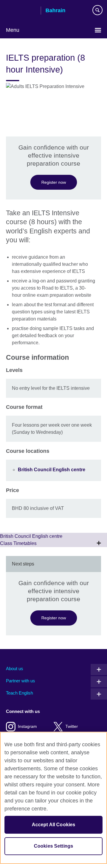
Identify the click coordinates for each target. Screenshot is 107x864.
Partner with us (20, 680)
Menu (12, 30)
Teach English (19, 692)
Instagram (27, 726)
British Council (21, 11)
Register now (53, 182)
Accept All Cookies (53, 824)
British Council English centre (51, 469)
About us (14, 668)
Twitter (71, 726)
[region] (53, 798)
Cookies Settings (53, 846)
